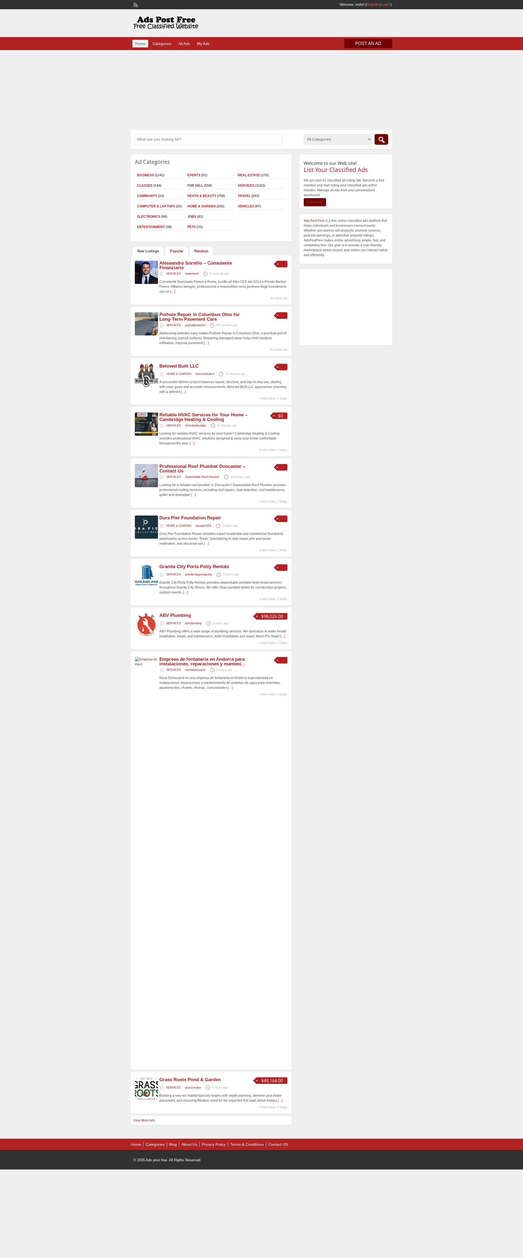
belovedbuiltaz (205, 373)
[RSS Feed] (135, 4)
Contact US (278, 1144)
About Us (189, 1144)
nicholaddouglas (195, 425)
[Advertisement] (261, 89)
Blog (173, 1144)
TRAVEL (244, 196)
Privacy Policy (214, 1144)
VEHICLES (246, 206)
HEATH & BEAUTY (201, 196)
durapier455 (203, 525)
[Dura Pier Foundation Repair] (146, 537)
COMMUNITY (147, 196)
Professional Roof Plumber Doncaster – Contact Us (202, 469)
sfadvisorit (192, 273)
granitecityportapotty (198, 574)
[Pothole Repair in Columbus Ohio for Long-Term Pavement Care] (146, 334)
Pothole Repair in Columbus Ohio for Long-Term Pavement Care (199, 317)
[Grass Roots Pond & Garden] (146, 1099)
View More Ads (144, 1120)
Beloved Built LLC (179, 366)
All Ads (184, 43)
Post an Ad (368, 43)
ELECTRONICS (148, 217)
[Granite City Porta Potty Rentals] (146, 586)
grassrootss (193, 1087)
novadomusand (195, 669)
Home (140, 43)
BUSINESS (145, 175)
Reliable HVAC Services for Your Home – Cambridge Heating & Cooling (203, 417)
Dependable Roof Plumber (202, 476)
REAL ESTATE (249, 175)
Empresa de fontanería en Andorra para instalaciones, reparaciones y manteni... (202, 661)
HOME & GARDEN (201, 206)
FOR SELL (195, 185)
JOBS (191, 217)
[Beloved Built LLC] (146, 386)
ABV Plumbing (175, 615)
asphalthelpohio (195, 325)
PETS (191, 227)
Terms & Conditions (247, 1144)
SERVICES (246, 185)
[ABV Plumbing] (146, 635)
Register (372, 5)
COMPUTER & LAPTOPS (156, 206)
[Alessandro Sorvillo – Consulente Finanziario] (146, 283)
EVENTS (193, 175)
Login (385, 5)
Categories (162, 43)
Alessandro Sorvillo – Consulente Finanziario (195, 265)
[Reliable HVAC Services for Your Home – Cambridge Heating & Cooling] (146, 434)
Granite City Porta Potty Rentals (194, 566)
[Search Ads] (381, 139)
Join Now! (314, 202)
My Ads (203, 43)
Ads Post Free (314, 221)
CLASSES (145, 185)
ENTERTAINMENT (151, 227)
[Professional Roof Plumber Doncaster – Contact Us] (146, 486)
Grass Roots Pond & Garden (190, 1079)
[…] (172, 291)
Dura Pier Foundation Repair (190, 517)
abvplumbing (193, 623)
